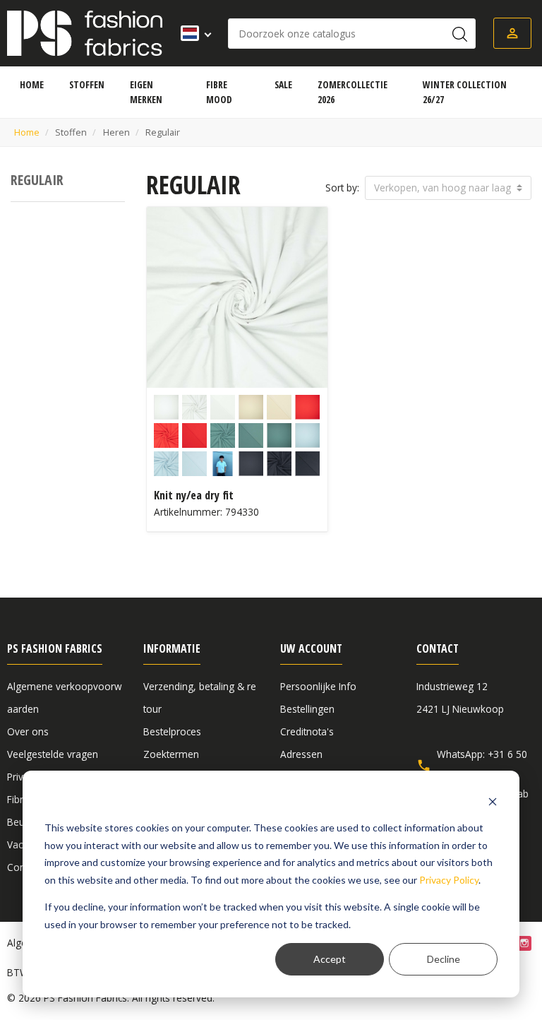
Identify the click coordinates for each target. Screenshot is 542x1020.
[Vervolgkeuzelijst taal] (191, 33)
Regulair (37, 179)
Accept (329, 959)
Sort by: (342, 187)
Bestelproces (172, 731)
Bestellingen (307, 709)
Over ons (28, 731)
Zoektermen (171, 754)
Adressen (301, 754)
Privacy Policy (448, 880)
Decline (443, 959)
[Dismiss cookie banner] (493, 801)
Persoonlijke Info (318, 686)
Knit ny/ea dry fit (194, 495)
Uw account (311, 648)
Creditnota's (307, 731)
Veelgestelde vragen (52, 754)
